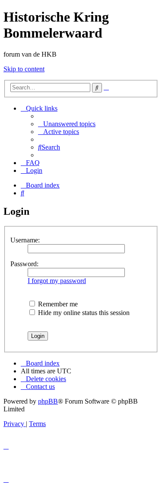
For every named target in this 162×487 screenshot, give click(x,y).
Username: (25, 240)
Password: (24, 263)
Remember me (57, 304)
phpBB (48, 401)
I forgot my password (57, 280)
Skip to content (23, 69)
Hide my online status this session (83, 312)
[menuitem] (66, 123)
